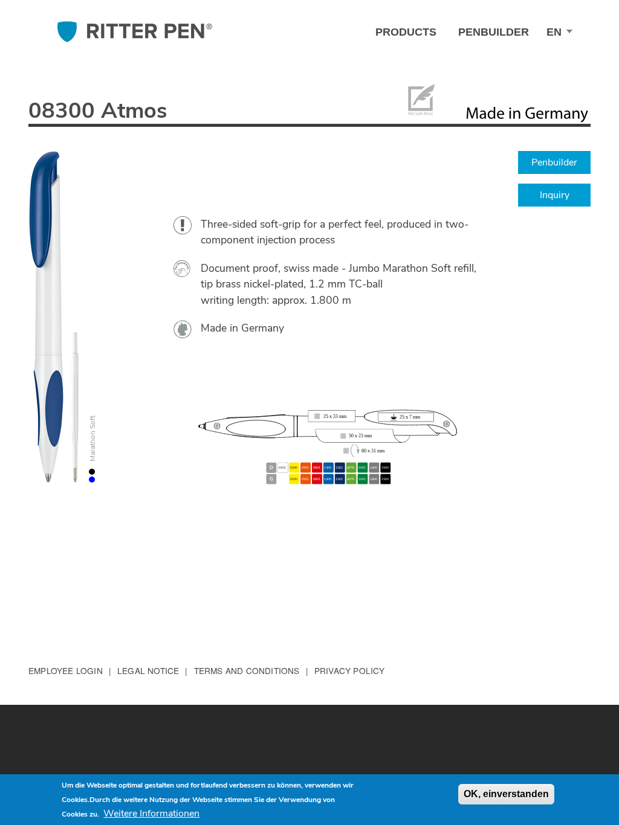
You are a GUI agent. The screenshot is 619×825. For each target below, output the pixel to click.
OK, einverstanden (506, 794)
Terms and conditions (247, 670)
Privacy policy (349, 670)
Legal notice (148, 670)
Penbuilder (493, 32)
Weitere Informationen (151, 813)
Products (405, 32)
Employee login (65, 670)
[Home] (135, 31)
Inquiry (554, 195)
